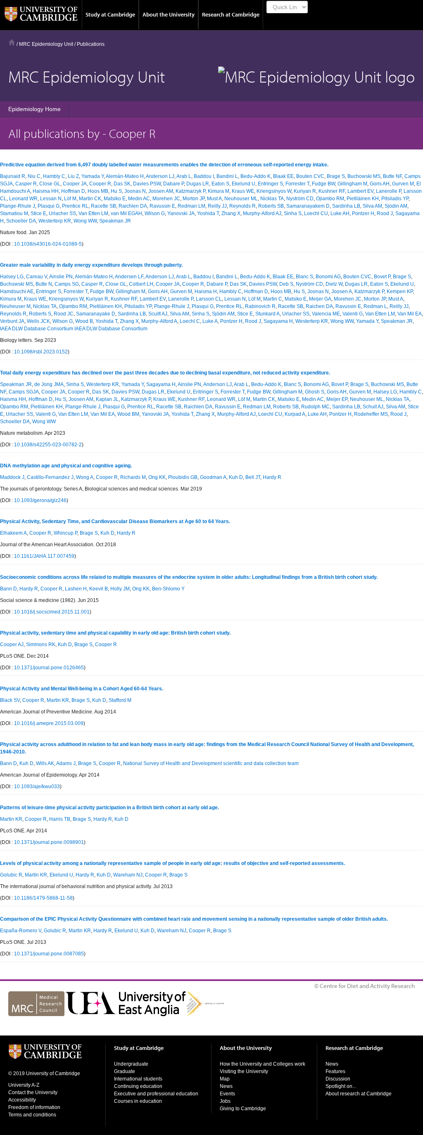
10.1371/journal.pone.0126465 (49, 668)
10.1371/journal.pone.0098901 (49, 842)
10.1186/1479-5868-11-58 (43, 898)
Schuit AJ (373, 407)
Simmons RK (40, 644)
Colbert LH (141, 284)
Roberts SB (271, 206)
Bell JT (252, 477)
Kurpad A (295, 414)
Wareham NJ (128, 875)
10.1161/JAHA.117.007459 (44, 556)
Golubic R (11, 875)
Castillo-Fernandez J (50, 477)
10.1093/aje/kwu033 (37, 786)
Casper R (26, 184)
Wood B (84, 321)
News (226, 1086)
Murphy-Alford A (159, 321)
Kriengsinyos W (274, 191)
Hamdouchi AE (16, 291)
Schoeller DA (21, 221)
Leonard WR (23, 198)
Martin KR (58, 700)
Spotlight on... (341, 1086)
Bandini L (227, 176)
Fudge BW (323, 184)
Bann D (8, 589)
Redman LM (191, 206)
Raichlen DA (133, 206)
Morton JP (193, 198)
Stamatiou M (14, 213)
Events (227, 1094)
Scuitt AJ (157, 314)
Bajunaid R (12, 176)
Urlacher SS (62, 213)
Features (335, 1071)
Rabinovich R (260, 306)
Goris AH (380, 184)
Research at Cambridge (230, 14)
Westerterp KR (54, 221)
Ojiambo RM (330, 198)
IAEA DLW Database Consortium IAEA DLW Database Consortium (73, 329)
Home (11, 42)
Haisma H (206, 291)
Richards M (133, 477)
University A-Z (23, 1085)
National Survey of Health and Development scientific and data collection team (211, 763)
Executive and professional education (156, 1094)
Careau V (36, 277)
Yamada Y (92, 176)
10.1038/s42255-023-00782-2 (48, 445)
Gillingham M (352, 184)
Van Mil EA (409, 314)
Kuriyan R (305, 191)
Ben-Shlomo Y (168, 589)
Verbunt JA (12, 321)
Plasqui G (48, 206)
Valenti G (352, 314)
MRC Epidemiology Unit (46, 44)
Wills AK (45, 763)
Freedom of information (34, 1107)
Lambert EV (360, 191)
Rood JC (64, 314)
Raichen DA (319, 306)
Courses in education (138, 1101)
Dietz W (334, 284)
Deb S (286, 284)
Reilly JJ (217, 206)
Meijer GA (320, 299)
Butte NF (392, 176)
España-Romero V (20, 931)
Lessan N (51, 198)
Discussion (338, 1079)
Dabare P (173, 184)
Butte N (44, 284)
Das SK (122, 184)
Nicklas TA (272, 198)
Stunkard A (267, 314)
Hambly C (54, 176)
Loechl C (190, 321)
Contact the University (32, 1092)
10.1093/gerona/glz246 (40, 500)
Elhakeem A (13, 533)
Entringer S (270, 184)
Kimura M (218, 191)
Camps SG (67, 284)
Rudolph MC (315, 407)
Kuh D (236, 477)
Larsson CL (209, 299)
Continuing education (138, 1086)
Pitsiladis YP (395, 198)
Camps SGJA (24, 392)
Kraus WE (243, 191)
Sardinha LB (346, 206)
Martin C (272, 299)
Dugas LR (197, 184)
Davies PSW (147, 184)
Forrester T (297, 184)
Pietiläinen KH (363, 198)
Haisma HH (46, 191)
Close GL (49, 184)
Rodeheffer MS (371, 414)
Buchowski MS (363, 176)
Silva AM (372, 206)
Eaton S (220, 184)
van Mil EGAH (126, 213)
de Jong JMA (49, 384)
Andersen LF (129, 277)
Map (225, 1079)
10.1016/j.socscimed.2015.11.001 (52, 612)
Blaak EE (283, 176)
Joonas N (135, 191)
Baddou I (204, 176)
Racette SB (103, 206)
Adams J (66, 763)
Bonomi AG (328, 277)
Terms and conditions (32, 1115)
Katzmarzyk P (190, 191)
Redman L (375, 306)
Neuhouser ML (241, 198)
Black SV (10, 700)
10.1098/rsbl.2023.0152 (41, 352)
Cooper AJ (12, 644)
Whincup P (65, 533)
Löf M (70, 198)
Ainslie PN (61, 277)
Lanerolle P (388, 191)
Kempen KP (400, 291)
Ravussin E (162, 206)
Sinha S (293, 213)
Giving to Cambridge (243, 1108)
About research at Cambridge (359, 1094)
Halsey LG (12, 277)
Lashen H (76, 589)
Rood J (385, 213)
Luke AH (339, 213)
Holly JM (120, 589)
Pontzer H (363, 213)
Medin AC (139, 198)
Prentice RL (75, 206)
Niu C (34, 176)
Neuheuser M (15, 306)
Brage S (336, 176)
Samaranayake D (95, 314)
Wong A (84, 477)
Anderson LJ (160, 176)
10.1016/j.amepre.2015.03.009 (48, 723)
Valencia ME (326, 314)
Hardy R (272, 477)
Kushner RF (331, 191)
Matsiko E (115, 198)
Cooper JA (75, 184)
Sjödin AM (396, 206)
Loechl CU (316, 213)
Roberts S (40, 314)
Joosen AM (160, 191)
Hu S (116, 191)
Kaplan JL (107, 399)
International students (138, 1079)
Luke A (210, 321)
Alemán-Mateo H (125, 176)
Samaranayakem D (308, 206)
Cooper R (100, 184)
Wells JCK (38, 321)
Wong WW (85, 221)
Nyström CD (300, 198)
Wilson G (155, 213)
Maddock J (12, 477)
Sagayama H (278, 321)
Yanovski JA (181, 213)
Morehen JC (166, 198)
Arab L (183, 176)
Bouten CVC (310, 176)
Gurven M (403, 184)
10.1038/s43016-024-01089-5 (48, 244)
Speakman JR (115, 221)
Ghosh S (314, 392)
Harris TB (59, 819)
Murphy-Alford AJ (262, 213)
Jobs (225, 1101)
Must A (214, 198)
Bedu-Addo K (255, 176)
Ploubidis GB (182, 477)
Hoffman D (73, 191)
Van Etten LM (93, 213)
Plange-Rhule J (17, 206)
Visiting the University (244, 1071)
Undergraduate (131, 1064)
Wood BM (128, 414)
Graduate (124, 1071)
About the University (169, 14)
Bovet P (382, 277)
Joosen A (341, 291)
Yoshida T (208, 213)
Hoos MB (98, 191)
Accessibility (22, 1100)
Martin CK (90, 198)
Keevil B (98, 589)
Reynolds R (242, 206)
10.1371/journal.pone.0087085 (49, 954)
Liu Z (73, 176)
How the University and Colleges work (262, 1064)
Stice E (38, 213)
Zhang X (230, 213)
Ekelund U (243, 184)
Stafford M (120, 700)
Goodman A (213, 477)
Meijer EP (336, 399)
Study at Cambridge (110, 14)
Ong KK (157, 477)
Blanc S (304, 277)
